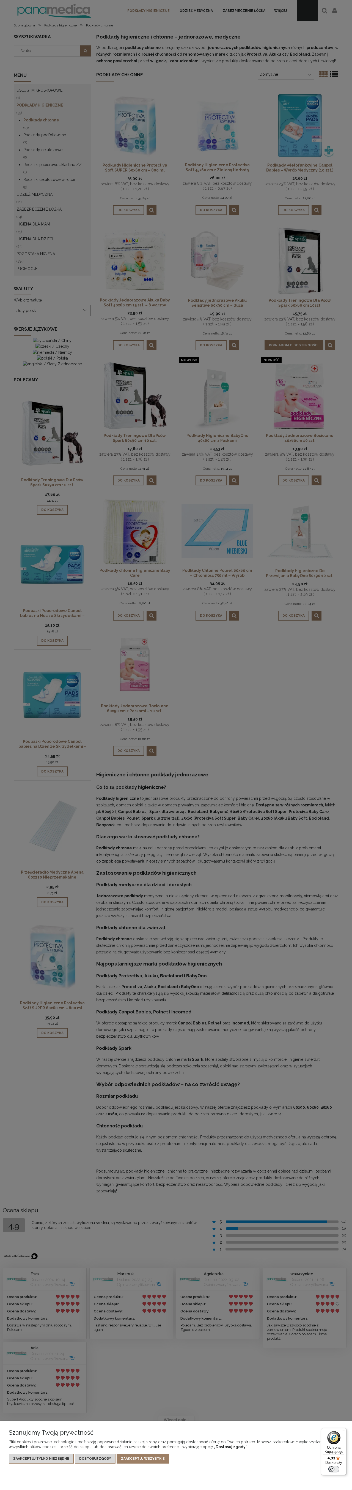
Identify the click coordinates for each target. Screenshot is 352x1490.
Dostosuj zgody (95, 1459)
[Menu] (343, 1431)
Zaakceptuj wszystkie (143, 1459)
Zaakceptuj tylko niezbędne (41, 1459)
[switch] (333, 1469)
